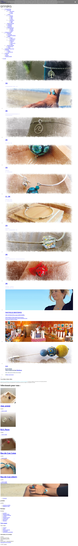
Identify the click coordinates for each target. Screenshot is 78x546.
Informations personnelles (8, 532)
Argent (11, 19)
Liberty (11, 16)
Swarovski (6, 53)
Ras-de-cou (11, 20)
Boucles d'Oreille (9, 23)
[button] (0, 376)
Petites (11, 31)
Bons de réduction (6, 529)
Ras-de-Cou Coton (8, 453)
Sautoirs (10, 15)
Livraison (5, 513)
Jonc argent (11, 11)
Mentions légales (6, 514)
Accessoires (8, 26)
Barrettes (10, 28)
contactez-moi (5, 518)
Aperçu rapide (3, 410)
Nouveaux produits (6, 505)
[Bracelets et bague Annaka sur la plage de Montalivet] (34, 496)
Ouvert (11, 13)
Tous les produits (4, 482)
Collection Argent (7, 32)
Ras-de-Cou (11, 39)
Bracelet (7, 55)
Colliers (7, 14)
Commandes (5, 530)
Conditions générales (7, 515)
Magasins (5, 520)
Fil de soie (10, 34)
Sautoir (10, 37)
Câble (11, 17)
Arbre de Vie (12, 38)
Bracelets (8, 10)
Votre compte (3, 523)
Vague (11, 44)
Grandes (11, 30)
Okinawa (12, 41)
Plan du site (5, 519)
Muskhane (19, 370)
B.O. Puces (5, 429)
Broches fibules (11, 27)
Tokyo (11, 42)
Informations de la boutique (5, 542)
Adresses (4, 527)
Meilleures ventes (6, 506)
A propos (4, 516)
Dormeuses (10, 24)
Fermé (11, 12)
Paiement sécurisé (6, 517)
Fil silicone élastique (12, 35)
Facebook (5, 498)
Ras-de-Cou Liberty (8, 477)
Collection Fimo (7, 9)
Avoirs (4, 528)
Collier (6, 54)
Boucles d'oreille (8, 56)
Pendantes (10, 25)
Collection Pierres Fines (8, 48)
